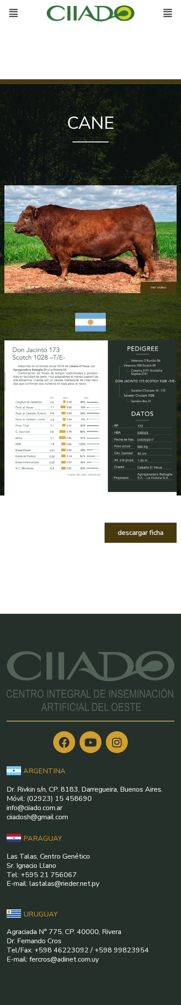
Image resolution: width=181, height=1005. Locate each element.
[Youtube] (90, 742)
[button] (141, 533)
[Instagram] (117, 742)
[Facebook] (64, 742)
